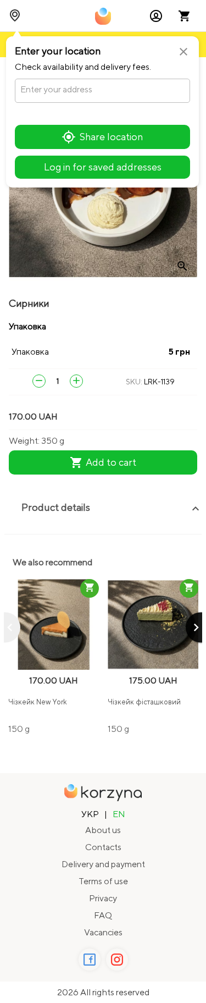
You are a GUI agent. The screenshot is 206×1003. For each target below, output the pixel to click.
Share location (111, 136)
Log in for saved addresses (103, 167)
